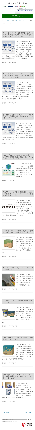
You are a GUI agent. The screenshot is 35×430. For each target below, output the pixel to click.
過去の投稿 (6, 412)
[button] (20, 16)
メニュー (17, 12)
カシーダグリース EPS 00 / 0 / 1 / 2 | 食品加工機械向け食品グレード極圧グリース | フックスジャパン (18, 75)
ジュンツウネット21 (17, 3)
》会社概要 (4, 419)
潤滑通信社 (4, 421)
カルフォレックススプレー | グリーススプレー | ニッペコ (18, 268)
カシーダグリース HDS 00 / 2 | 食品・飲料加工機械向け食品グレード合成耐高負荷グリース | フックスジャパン (18, 34)
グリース (25, 20)
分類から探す (17, 20)
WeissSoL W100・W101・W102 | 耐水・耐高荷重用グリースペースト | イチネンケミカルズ (18, 376)
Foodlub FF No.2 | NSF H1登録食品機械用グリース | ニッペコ (18, 338)
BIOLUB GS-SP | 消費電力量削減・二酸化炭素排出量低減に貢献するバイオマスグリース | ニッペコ (18, 157)
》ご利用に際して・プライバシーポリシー (17, 419)
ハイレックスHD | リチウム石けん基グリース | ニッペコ (17, 301)
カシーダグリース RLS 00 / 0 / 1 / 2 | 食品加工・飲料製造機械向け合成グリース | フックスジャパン (18, 116)
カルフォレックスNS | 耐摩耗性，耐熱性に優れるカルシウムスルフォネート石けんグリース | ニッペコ (18, 193)
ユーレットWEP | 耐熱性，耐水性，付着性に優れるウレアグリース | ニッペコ (18, 231)
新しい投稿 (29, 412)
